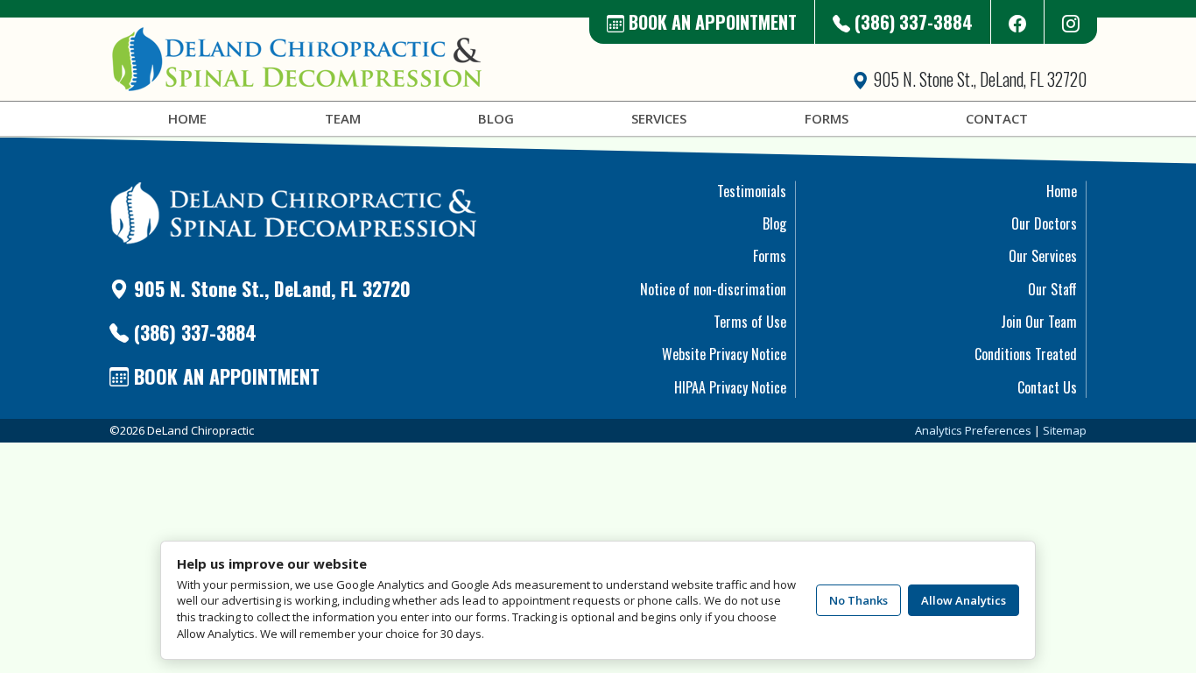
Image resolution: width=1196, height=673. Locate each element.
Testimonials (751, 191)
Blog (496, 118)
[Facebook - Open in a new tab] (1018, 22)
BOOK (710, 22)
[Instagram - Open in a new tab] (1071, 22)
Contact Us (1047, 387)
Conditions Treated (1025, 354)
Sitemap (1065, 430)
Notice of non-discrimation (713, 289)
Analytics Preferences (973, 430)
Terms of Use (750, 321)
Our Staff (1052, 289)
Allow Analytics (963, 600)
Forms (826, 118)
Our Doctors (1044, 223)
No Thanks (858, 600)
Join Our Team (1039, 321)
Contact (997, 118)
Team (343, 118)
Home (187, 118)
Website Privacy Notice (724, 354)
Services (658, 118)
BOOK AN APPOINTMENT (224, 376)
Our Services (1043, 255)
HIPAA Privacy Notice (730, 387)
